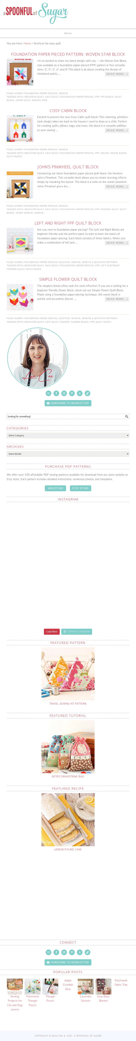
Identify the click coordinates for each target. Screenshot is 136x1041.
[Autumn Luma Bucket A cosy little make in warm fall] (37, 605)
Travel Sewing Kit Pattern (68, 703)
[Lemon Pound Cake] (68, 819)
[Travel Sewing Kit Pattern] (68, 674)
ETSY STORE (80, 488)
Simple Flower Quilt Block (68, 279)
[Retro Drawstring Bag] (68, 746)
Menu (68, 33)
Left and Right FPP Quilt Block (68, 223)
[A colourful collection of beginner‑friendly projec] (37, 523)
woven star (39, 100)
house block (118, 153)
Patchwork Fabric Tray (121, 982)
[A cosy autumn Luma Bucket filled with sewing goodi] (37, 565)
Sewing (63, 93)
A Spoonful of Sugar (36, 16)
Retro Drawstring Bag (68, 776)
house (105, 153)
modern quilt (109, 209)
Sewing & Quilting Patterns (99, 262)
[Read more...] (117, 74)
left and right (110, 265)
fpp (97, 97)
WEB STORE (55, 488)
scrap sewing (24, 213)
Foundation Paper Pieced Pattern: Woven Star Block (68, 54)
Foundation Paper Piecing (40, 93)
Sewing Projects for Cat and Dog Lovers (14, 1003)
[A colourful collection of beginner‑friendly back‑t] (99, 563)
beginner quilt (34, 153)
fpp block (107, 97)
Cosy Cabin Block (68, 110)
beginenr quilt (34, 97)
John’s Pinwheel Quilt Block (68, 166)
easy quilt (51, 97)
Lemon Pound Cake (68, 849)
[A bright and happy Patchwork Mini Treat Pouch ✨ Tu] (99, 525)
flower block (80, 322)
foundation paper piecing (77, 97)
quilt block (14, 156)
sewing (39, 213)
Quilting (64, 262)
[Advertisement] (71, 887)
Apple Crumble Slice (68, 985)
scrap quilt (23, 100)
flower (64, 322)
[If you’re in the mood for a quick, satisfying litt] (99, 605)
